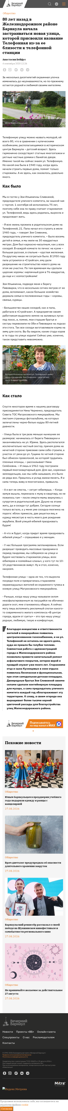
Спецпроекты (10, 1037)
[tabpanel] (34, 723)
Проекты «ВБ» (25, 1031)
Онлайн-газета (46, 1031)
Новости (7, 1031)
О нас (26, 1037)
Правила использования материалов (16, 1055)
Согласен (6, 1108)
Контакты (8, 1043)
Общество (11, 791)
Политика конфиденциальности (15, 1057)
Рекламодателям (43, 1037)
